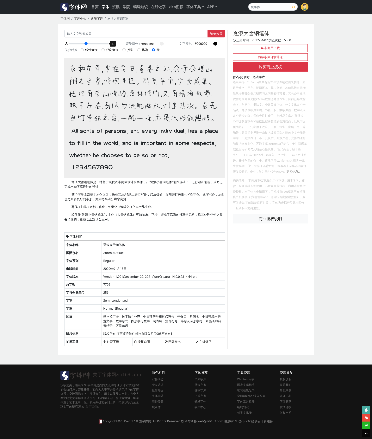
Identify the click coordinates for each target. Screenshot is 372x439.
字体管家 (285, 401)
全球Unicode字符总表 (251, 396)
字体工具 (193, 6)
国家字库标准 (246, 385)
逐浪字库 (97, 18)
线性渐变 (91, 50)
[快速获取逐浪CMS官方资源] (366, 425)
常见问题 (285, 390)
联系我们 (285, 385)
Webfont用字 (245, 379)
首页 (95, 6)
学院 (126, 6)
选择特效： (73, 50)
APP (210, 6)
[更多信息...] (293, 171)
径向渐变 (112, 50)
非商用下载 (272, 48)
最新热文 (158, 390)
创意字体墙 (244, 413)
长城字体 (200, 401)
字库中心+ (201, 407)
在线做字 (158, 6)
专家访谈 (158, 385)
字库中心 (80, 18)
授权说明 (143, 341)
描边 (145, 50)
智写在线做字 (246, 390)
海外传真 (158, 401)
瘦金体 (156, 407)
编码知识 (140, 6)
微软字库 (200, 390)
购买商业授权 (270, 66)
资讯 (116, 6)
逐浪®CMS (231, 421)
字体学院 (158, 396)
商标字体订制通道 (270, 57)
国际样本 (174, 341)
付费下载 (112, 341)
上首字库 (200, 396)
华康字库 (200, 379)
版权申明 (285, 413)
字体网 (65, 18)
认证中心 (285, 396)
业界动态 (158, 379)
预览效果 (216, 34)
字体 (105, 6)
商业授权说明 (270, 218)
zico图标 (176, 6)
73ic (248, 421)
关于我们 (91, 406)
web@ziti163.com (210, 421)
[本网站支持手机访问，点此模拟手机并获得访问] (100, 421)
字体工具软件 (246, 401)
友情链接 (285, 407)
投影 (130, 50)
